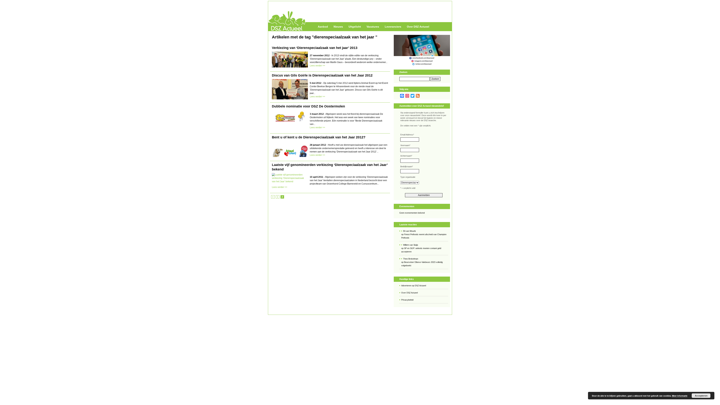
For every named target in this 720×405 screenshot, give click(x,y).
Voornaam (405, 145)
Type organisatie (407, 177)
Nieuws (338, 26)
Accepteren (701, 395)
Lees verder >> (317, 65)
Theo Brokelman (410, 259)
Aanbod (323, 26)
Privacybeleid (407, 300)
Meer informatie (679, 395)
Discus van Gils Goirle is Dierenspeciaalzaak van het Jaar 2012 (322, 75)
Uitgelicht (355, 26)
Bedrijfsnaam (406, 166)
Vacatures (373, 26)
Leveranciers (393, 26)
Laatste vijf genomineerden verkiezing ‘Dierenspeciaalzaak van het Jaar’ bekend (330, 167)
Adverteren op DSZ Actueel (413, 285)
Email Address (407, 135)
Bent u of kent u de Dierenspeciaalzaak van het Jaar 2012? (318, 137)
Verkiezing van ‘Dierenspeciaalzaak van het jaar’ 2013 (314, 48)
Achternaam (406, 156)
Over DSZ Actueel (418, 26)
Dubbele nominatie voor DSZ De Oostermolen (308, 106)
